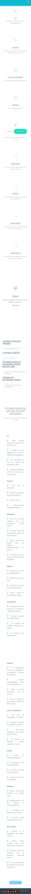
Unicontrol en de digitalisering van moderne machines (15, 833)
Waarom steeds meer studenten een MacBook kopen (15, 793)
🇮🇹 (16, 891)
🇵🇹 (18, 891)
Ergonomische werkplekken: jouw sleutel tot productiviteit (15, 732)
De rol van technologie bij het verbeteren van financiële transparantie (15, 865)
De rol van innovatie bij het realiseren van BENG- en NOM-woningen (15, 701)
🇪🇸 (13, 891)
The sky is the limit (15, 500)
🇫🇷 (8, 891)
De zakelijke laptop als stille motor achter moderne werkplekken (15, 557)
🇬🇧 (6, 891)
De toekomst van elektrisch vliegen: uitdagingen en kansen (15, 741)
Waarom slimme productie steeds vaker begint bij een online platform (15, 843)
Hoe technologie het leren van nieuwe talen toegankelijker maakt (15, 462)
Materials (15, 105)
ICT (15, 18)
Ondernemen (15, 163)
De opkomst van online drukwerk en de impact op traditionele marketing (15, 609)
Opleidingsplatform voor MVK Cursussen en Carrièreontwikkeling (15, 803)
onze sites (22, 890)
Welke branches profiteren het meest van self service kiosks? (15, 443)
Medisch (15, 296)
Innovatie (15, 47)
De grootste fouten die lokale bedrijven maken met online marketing (15, 533)
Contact (25, 890)
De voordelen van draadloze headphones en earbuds (15, 626)
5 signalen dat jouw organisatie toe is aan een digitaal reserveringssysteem (15, 452)
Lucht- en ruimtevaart (15, 77)
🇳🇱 (3, 891)
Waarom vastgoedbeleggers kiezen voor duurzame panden (15, 682)
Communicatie (15, 253)
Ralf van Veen (15, 305)
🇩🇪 (11, 891)
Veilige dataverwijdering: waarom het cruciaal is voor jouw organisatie (15, 472)
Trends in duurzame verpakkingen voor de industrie (15, 691)
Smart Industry (15, 223)
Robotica (15, 193)
